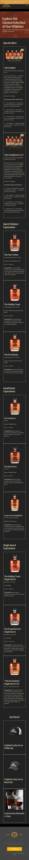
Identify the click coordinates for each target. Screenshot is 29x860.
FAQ (15, 853)
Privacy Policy (19, 853)
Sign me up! (14, 849)
